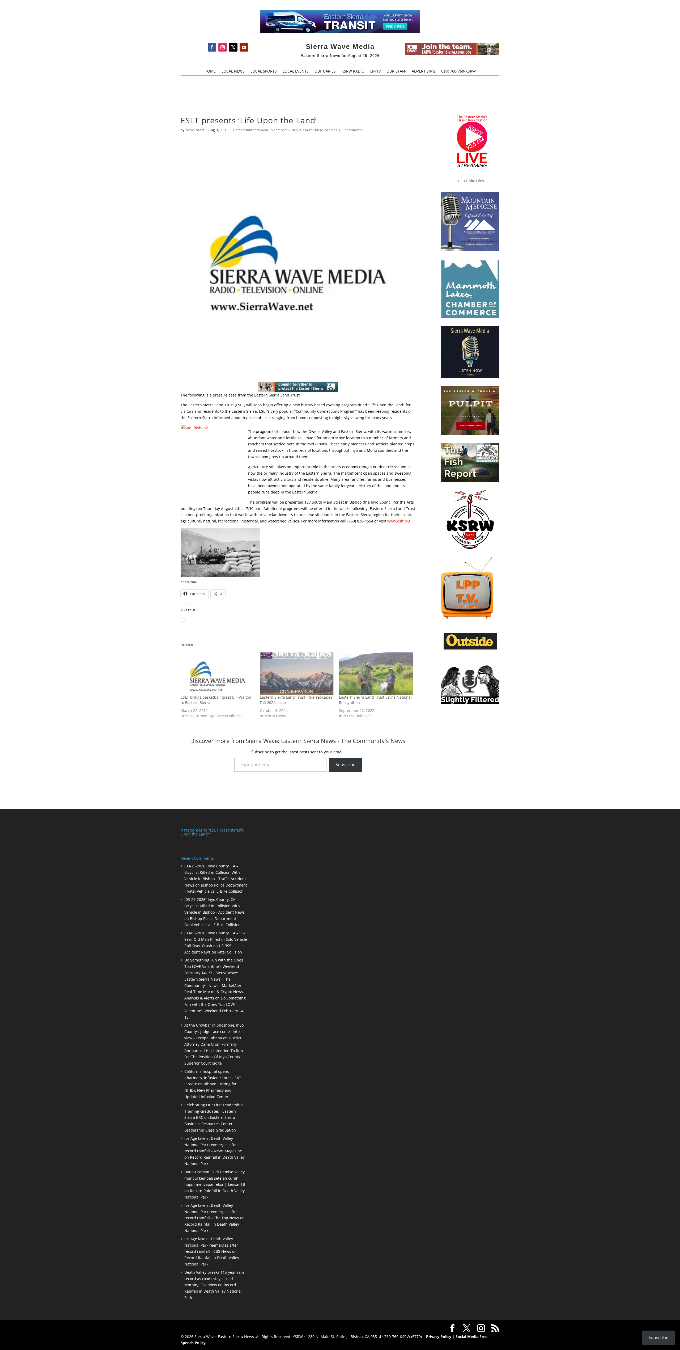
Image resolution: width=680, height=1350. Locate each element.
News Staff (195, 130)
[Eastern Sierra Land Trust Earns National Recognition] (376, 673)
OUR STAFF (396, 71)
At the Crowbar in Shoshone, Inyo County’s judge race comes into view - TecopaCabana (214, 1031)
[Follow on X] (233, 47)
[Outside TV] (470, 648)
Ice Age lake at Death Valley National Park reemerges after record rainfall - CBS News (211, 1245)
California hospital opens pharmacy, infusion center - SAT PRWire (212, 1078)
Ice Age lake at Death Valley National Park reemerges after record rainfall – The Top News (211, 1212)
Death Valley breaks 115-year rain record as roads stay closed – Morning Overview (214, 1279)
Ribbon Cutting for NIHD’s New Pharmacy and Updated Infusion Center (210, 1090)
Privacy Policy (438, 1336)
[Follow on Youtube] (244, 47)
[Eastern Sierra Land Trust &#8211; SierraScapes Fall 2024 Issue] (297, 673)
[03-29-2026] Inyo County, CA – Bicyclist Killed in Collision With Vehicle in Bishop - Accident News (214, 906)
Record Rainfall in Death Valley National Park (213, 1291)
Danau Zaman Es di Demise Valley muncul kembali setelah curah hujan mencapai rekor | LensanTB (214, 1178)
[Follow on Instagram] (222, 47)
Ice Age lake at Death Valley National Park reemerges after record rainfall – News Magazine (213, 1145)
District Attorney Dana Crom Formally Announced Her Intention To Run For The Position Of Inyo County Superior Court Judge (213, 1050)
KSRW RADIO (353, 71)
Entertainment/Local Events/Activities (265, 130)
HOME (210, 71)
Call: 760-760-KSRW (458, 71)
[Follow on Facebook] (212, 47)
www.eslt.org (398, 521)
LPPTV (375, 71)
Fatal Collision (229, 952)
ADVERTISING (423, 71)
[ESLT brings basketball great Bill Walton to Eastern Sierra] (217, 673)
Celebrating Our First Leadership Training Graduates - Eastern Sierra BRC (213, 1111)
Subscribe (345, 764)
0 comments (352, 130)
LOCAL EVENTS (296, 71)
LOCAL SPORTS (263, 71)
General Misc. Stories (318, 130)
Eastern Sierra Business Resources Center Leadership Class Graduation (210, 1124)
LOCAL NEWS (233, 71)
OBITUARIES (325, 71)
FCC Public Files (470, 180)
